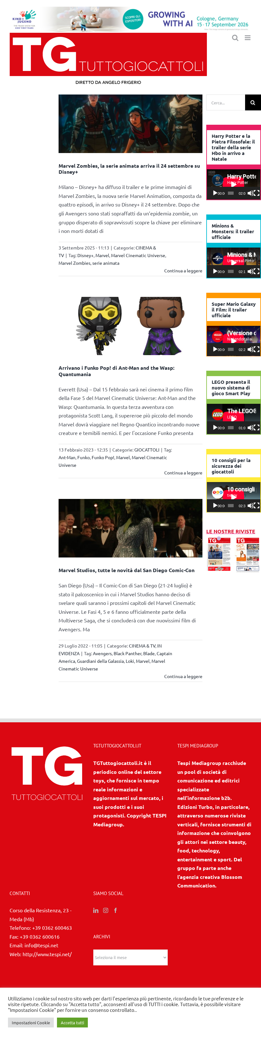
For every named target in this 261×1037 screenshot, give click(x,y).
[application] (233, 184)
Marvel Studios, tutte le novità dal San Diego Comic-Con (126, 570)
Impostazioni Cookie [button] (31, 1022)
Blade (149, 653)
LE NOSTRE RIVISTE (230, 531)
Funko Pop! (103, 457)
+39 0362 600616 (40, 936)
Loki (130, 661)
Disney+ (85, 255)
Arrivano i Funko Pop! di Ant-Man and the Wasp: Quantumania (116, 370)
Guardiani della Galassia (100, 661)
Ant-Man (67, 457)
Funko (83, 457)
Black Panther (127, 653)
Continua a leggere (183, 270)
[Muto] (250, 193)
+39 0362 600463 (52, 927)
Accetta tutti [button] (72, 1022)
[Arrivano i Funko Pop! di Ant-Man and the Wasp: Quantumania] (130, 326)
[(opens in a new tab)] (248, 540)
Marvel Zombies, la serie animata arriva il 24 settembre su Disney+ (129, 168)
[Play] (215, 193)
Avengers (102, 653)
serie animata (105, 263)
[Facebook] (115, 910)
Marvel (102, 255)
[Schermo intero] (256, 193)
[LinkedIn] (95, 910)
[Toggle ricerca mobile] (235, 37)
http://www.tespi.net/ (47, 954)
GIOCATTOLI (146, 449)
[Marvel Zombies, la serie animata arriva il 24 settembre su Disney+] (130, 124)
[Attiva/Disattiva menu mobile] (248, 37)
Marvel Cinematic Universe (138, 255)
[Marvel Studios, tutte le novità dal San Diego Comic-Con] (130, 528)
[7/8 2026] (219, 540)
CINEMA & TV (142, 645)
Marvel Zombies (74, 263)
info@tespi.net (41, 945)
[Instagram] (105, 910)
